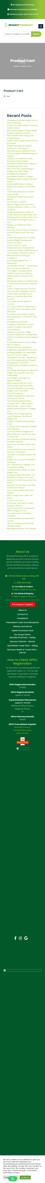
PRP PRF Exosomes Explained (19, 347)
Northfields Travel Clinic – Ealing (22, 645)
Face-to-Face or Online (17, 355)
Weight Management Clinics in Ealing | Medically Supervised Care (22, 213)
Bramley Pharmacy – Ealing (22, 637)
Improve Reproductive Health (20, 385)
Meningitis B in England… (17, 174)
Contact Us (22, 614)
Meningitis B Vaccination (17, 322)
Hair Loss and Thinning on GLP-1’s (21, 291)
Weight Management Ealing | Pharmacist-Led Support (19, 147)
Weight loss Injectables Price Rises (22, 350)
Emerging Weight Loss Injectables (21, 352)
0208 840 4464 (23, 582)
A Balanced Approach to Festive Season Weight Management (21, 238)
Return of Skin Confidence (18, 268)
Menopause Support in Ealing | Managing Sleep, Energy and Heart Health (22, 179)
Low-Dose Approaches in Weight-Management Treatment (22, 361)
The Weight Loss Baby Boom (19, 271)
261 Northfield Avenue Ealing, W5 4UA (24, 577)
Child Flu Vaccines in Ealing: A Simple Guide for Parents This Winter (20, 276)
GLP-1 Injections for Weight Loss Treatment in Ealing (21, 466)
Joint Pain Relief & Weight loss (20, 431)
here (25, 671)
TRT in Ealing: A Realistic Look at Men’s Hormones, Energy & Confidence (21, 255)
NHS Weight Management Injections (22, 370)
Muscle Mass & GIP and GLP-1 (19, 383)
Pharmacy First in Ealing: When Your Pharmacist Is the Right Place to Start (22, 220)
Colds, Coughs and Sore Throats (21, 288)
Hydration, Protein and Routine (20, 197)
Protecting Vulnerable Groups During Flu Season (20, 504)
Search (36, 34)
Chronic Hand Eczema (16, 245)
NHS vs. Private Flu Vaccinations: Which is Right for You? (21, 509)
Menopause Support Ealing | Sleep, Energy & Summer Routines (22, 131)
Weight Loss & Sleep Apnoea (19, 414)
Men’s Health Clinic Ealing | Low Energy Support (20, 136)
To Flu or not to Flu (15, 500)
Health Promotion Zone (22, 630)
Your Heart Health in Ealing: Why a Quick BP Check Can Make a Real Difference (21, 309)
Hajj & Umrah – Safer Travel (19, 406)
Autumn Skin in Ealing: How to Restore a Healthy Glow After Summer (20, 296)
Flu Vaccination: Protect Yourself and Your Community (21, 450)
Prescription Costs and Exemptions (22, 622)
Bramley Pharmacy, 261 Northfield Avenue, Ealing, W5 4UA (22, 730)
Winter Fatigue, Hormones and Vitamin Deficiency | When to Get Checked (21, 207)
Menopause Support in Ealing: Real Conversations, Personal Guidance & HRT (22, 283)
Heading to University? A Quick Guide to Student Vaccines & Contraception (20, 327)
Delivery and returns (22, 626)
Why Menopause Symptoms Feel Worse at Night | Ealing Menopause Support (22, 153)
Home (16, 66)
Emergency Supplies (23, 604)
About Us (22, 610)
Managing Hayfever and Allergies (21, 528)
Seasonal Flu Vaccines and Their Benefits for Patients (21, 486)
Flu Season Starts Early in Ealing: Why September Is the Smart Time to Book (22, 317)
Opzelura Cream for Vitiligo (19, 332)
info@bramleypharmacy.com (24, 589)
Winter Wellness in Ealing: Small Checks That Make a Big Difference (22, 249)
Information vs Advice (16, 202)
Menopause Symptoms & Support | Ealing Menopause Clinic (22, 164)
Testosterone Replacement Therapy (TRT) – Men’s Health (20, 402)
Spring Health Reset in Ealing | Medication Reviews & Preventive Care (21, 186)
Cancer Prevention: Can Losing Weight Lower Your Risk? (20, 389)
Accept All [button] (25, 1177)
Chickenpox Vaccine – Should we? (22, 357)
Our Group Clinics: (22, 634)
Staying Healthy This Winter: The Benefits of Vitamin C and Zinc (21, 476)
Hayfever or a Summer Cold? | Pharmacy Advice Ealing (20, 159)
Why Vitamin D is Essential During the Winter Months (21, 440)
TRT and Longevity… (15, 393)
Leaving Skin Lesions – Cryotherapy (22, 266)
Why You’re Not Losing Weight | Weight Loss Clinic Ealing (20, 170)
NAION (9, 199)
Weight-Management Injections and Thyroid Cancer (21, 397)
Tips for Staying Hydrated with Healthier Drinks (20, 524)
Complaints (22, 618)
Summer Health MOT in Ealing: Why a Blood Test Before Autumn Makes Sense (22, 337)
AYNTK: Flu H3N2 (14, 243)
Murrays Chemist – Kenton (22, 641)
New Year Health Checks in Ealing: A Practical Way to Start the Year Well (22, 232)
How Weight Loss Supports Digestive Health (18, 379)
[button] (12, 1178)
